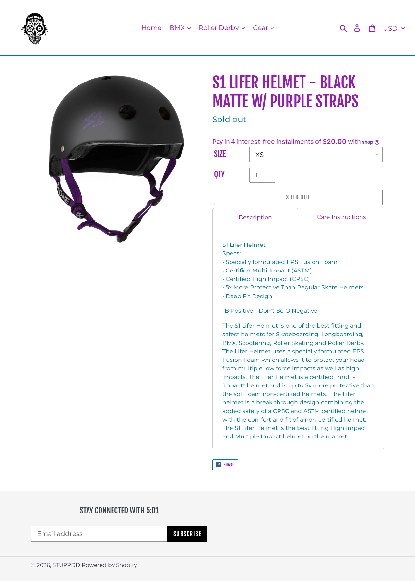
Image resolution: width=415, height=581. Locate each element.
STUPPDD (66, 565)
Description (255, 217)
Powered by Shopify (109, 565)
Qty (219, 174)
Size (220, 154)
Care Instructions (341, 216)
